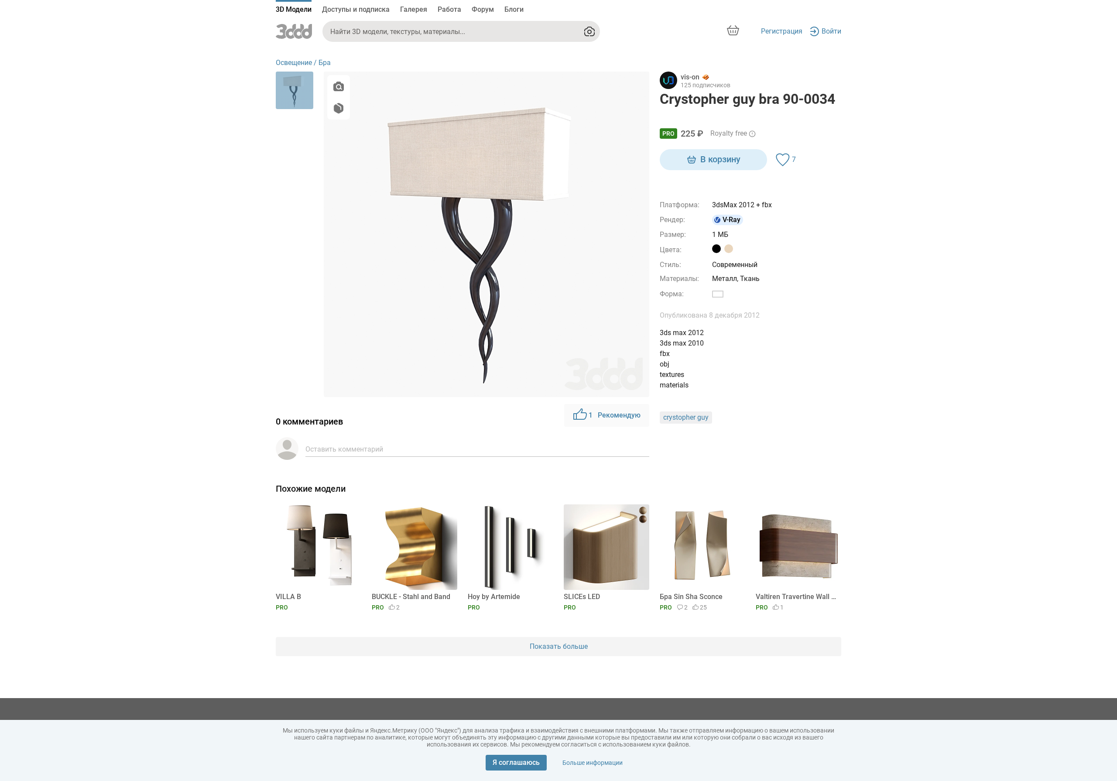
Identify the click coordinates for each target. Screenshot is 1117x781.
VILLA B (288, 597)
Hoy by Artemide (494, 597)
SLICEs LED (582, 597)
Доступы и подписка (356, 9)
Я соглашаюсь (516, 762)
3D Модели (294, 9)
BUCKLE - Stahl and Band (411, 597)
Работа (449, 9)
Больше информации (592, 762)
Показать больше (559, 646)
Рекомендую (615, 415)
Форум (483, 9)
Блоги (514, 9)
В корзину (720, 159)
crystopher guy (686, 417)
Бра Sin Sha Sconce (691, 597)
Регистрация (781, 31)
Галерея (413, 9)
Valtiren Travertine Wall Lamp (797, 597)
